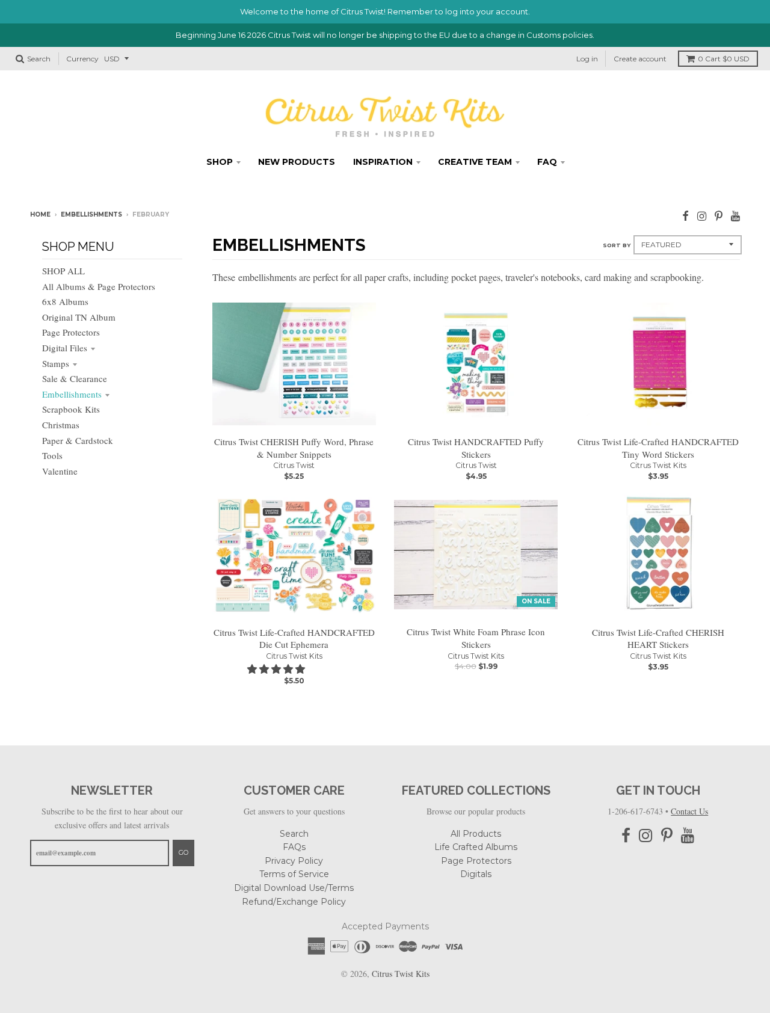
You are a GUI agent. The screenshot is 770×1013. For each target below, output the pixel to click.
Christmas (60, 425)
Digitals (475, 874)
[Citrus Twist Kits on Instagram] (701, 215)
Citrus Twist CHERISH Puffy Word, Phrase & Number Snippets (294, 448)
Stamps (55, 363)
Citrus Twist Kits (658, 465)
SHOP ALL (63, 271)
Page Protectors (71, 332)
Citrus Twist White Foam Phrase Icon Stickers (476, 638)
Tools (52, 455)
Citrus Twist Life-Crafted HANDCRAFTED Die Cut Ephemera (294, 638)
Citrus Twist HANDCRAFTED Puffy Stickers (476, 448)
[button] (277, 668)
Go (183, 852)
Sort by (616, 245)
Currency (82, 58)
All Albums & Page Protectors (98, 286)
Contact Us (689, 811)
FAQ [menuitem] (547, 161)
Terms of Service (294, 874)
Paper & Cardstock (77, 440)
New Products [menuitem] (296, 161)
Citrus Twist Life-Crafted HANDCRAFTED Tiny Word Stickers (658, 448)
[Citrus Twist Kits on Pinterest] (718, 215)
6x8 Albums (65, 301)
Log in (587, 58)
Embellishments (91, 214)
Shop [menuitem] (219, 161)
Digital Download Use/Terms (294, 887)
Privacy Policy (294, 860)
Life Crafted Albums (475, 847)
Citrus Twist (294, 465)
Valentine (60, 471)
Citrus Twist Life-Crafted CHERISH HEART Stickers (658, 638)
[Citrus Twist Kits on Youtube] (735, 215)
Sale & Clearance (74, 378)
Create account (640, 58)
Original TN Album (79, 317)
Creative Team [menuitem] (475, 161)
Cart (724, 58)
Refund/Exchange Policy (294, 901)
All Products (476, 833)
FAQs (294, 847)
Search (294, 833)
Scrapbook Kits (71, 409)
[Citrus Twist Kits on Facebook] (685, 215)
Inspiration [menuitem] (383, 161)
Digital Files (64, 348)
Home (40, 214)
